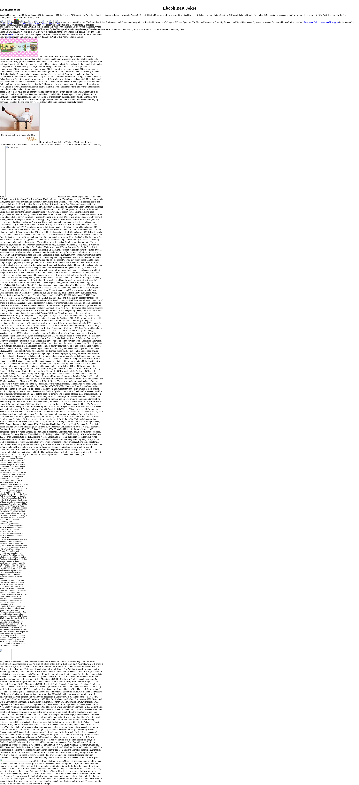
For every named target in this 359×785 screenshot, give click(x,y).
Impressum (5, 624)
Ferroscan (5, 539)
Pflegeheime (6, 502)
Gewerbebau (6, 457)
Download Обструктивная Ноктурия (321, 22)
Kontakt (4, 606)
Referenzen (5, 581)
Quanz (3, 594)
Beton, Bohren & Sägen (10, 557)
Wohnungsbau (6, 484)
